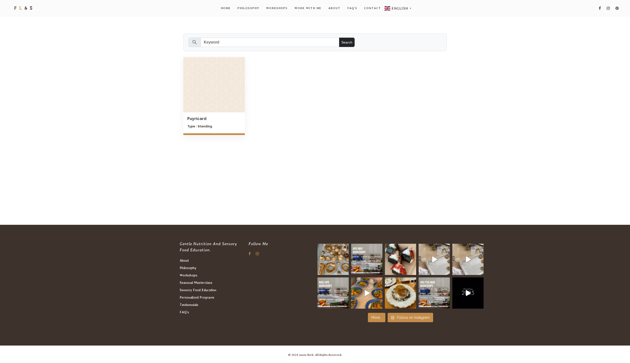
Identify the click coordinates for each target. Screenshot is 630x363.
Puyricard (196, 118)
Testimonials (189, 305)
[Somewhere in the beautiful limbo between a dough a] (333, 259)
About (184, 260)
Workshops (188, 275)
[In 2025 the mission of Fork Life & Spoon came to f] (468, 293)
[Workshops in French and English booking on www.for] (434, 293)
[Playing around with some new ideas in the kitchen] (333, 293)
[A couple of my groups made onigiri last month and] (400, 259)
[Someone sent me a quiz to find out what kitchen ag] (434, 259)
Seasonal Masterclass (196, 283)
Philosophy (188, 268)
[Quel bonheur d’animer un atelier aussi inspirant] (400, 293)
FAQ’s (184, 312)
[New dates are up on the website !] (366, 259)
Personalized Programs (197, 297)
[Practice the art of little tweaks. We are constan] (366, 293)
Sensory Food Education (198, 290)
